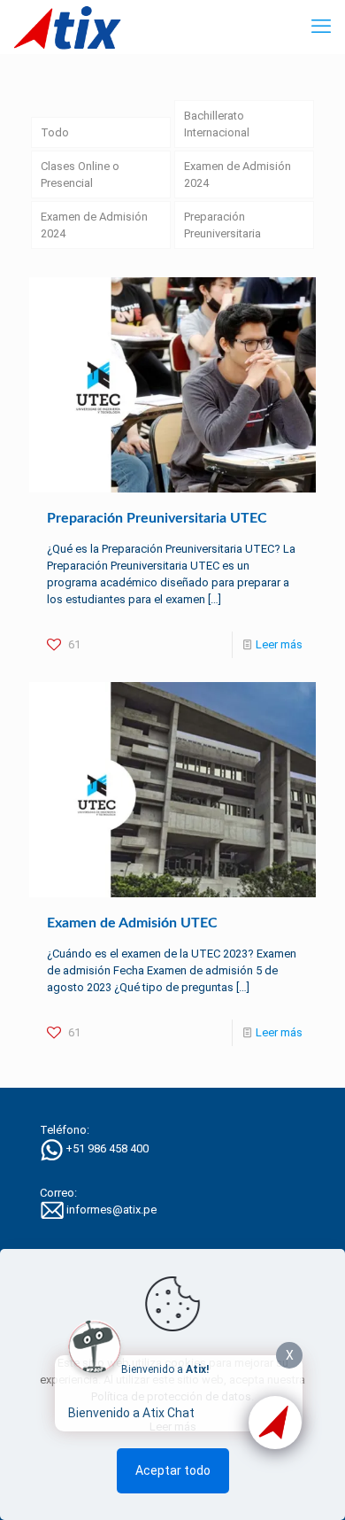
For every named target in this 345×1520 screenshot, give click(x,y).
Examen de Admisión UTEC (132, 923)
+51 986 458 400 (107, 1148)
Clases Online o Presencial (80, 174)
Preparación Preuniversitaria (222, 225)
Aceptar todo (173, 1470)
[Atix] (67, 26)
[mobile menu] (321, 27)
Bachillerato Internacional (216, 124)
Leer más (279, 644)
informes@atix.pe (111, 1209)
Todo (55, 132)
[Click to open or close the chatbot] (275, 1422)
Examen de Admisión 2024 (237, 174)
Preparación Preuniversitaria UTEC (157, 518)
